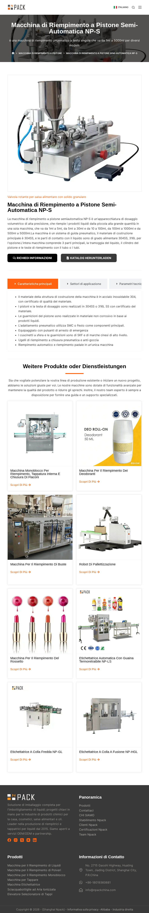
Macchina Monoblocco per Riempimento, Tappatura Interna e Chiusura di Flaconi (35, 474)
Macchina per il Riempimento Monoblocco (36, 875)
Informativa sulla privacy (82, 909)
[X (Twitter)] (22, 840)
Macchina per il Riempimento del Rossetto (34, 659)
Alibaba (105, 909)
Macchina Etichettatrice (23, 884)
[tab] (32, 284)
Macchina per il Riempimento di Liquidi (34, 865)
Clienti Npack (88, 825)
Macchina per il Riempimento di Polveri (34, 870)
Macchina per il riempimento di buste (38, 564)
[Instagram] (15, 840)
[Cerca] (133, 7)
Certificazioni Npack (93, 829)
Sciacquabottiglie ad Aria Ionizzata (31, 889)
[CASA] (13, 53)
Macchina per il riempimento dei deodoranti (103, 472)
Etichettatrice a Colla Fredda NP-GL (36, 752)
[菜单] (140, 7)
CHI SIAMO (86, 815)
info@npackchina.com (100, 890)
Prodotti (84, 805)
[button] (121, 7)
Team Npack (87, 834)
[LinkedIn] (35, 840)
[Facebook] (9, 840)
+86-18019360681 (98, 882)
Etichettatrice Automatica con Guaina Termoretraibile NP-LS (106, 659)
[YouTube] (28, 840)
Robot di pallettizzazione (97, 564)
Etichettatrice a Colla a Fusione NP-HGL (108, 752)
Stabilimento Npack (92, 820)
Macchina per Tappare (22, 880)
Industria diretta (123, 909)
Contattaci (86, 810)
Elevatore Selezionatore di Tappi (29, 894)
